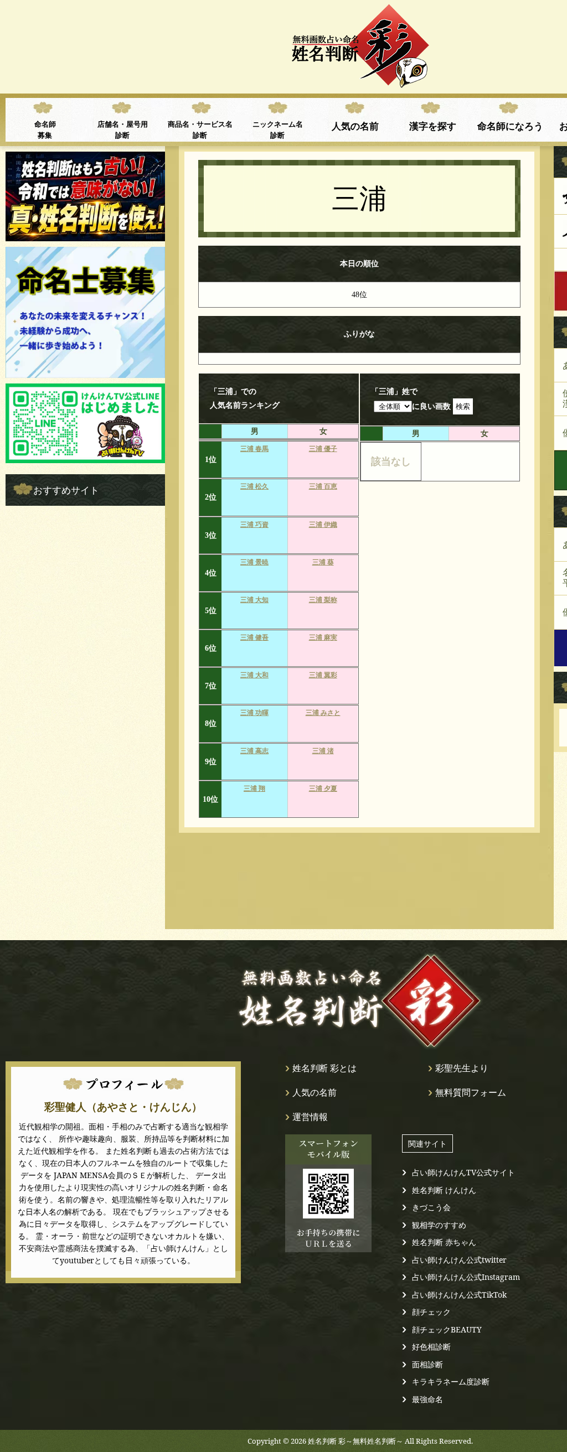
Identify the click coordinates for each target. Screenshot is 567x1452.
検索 (463, 406)
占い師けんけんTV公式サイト (463, 1172)
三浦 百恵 (323, 486)
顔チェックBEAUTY (447, 1329)
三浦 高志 (254, 751)
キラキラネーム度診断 (450, 1381)
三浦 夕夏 (323, 788)
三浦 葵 (323, 562)
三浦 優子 (323, 449)
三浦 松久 (254, 486)
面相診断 (427, 1364)
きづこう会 (431, 1207)
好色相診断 (431, 1346)
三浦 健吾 (254, 637)
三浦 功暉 (254, 713)
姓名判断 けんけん (444, 1190)
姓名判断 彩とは (324, 1068)
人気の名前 (355, 125)
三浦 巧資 (254, 524)
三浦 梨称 (323, 600)
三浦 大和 (254, 675)
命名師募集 (45, 129)
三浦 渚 (323, 751)
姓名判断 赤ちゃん (444, 1242)
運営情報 (310, 1117)
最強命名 (427, 1399)
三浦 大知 (254, 600)
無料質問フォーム (470, 1092)
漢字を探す (432, 125)
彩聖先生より (461, 1068)
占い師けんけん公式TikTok (459, 1294)
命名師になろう (510, 125)
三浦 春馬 (254, 449)
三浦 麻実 (323, 637)
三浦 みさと (323, 713)
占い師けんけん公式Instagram (466, 1277)
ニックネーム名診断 (277, 129)
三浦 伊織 (323, 524)
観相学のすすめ (439, 1225)
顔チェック (431, 1311)
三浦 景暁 (254, 562)
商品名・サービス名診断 (200, 129)
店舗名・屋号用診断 (122, 129)
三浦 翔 (254, 788)
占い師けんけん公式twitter (459, 1259)
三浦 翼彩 (323, 675)
